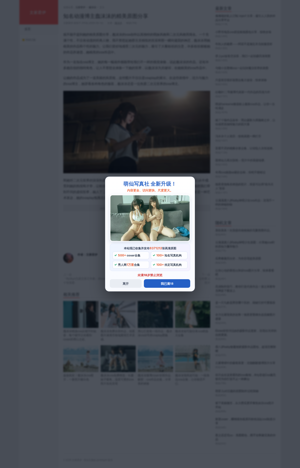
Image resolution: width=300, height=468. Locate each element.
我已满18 (167, 283)
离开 (126, 283)
